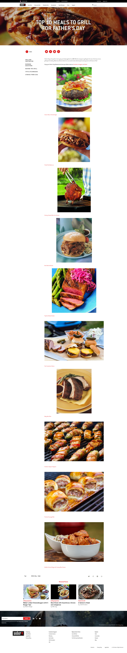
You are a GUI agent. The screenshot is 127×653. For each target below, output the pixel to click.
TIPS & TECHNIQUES (31, 71)
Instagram (80, 64)
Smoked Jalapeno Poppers (50, 466)
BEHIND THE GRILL (31, 68)
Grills (96, 634)
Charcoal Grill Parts (75, 636)
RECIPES (58, 1)
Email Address (5, 618)
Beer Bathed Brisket (48, 265)
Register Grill (105, 1)
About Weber (28, 634)
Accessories (97, 636)
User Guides (51, 638)
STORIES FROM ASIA (31, 74)
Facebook (75, 64)
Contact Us (92, 647)
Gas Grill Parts (74, 634)
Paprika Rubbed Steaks (49, 316)
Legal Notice (28, 636)
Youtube (40, 618)
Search (95, 5)
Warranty (50, 636)
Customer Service (52, 634)
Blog (96, 640)
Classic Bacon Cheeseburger (50, 114)
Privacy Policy (21, 621)
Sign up (26, 618)
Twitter (85, 64)
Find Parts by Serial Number (77, 638)
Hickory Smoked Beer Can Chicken (51, 215)
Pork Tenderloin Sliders (49, 366)
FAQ (49, 642)
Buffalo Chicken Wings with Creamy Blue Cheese (55, 567)
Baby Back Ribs (47, 416)
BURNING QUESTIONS (28, 64)
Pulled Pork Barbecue (49, 165)
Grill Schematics (52, 640)
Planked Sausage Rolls (49, 517)
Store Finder (99, 1)
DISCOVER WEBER (64, 1)
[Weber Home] (23, 5)
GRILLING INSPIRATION (29, 60)
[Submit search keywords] (93, 5)
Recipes (96, 638)
